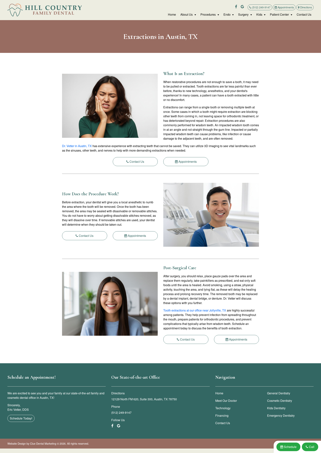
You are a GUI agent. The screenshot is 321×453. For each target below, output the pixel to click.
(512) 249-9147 (260, 7)
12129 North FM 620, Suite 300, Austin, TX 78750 (144, 399)
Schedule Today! (21, 418)
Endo (227, 14)
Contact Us (304, 14)
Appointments (285, 7)
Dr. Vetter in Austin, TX (77, 146)
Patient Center (279, 14)
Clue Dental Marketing (43, 443)
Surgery (243, 14)
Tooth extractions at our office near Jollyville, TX (195, 310)
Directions (305, 7)
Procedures (208, 14)
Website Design (16, 443)
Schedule (290, 446)
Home (172, 14)
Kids (259, 14)
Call (311, 446)
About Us (186, 14)
